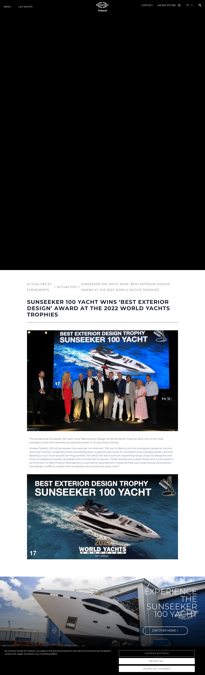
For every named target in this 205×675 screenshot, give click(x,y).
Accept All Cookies (156, 668)
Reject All (156, 661)
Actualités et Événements (39, 287)
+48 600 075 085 (166, 5)
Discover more (164, 630)
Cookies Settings (157, 653)
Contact (147, 5)
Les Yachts (25, 6)
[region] (102, 660)
